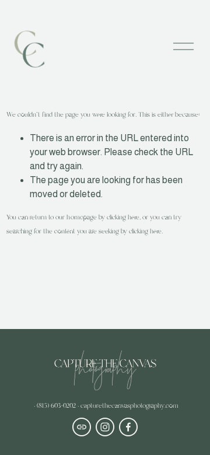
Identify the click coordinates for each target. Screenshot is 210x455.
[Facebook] (128, 427)
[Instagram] (105, 427)
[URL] (81, 427)
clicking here (123, 217)
